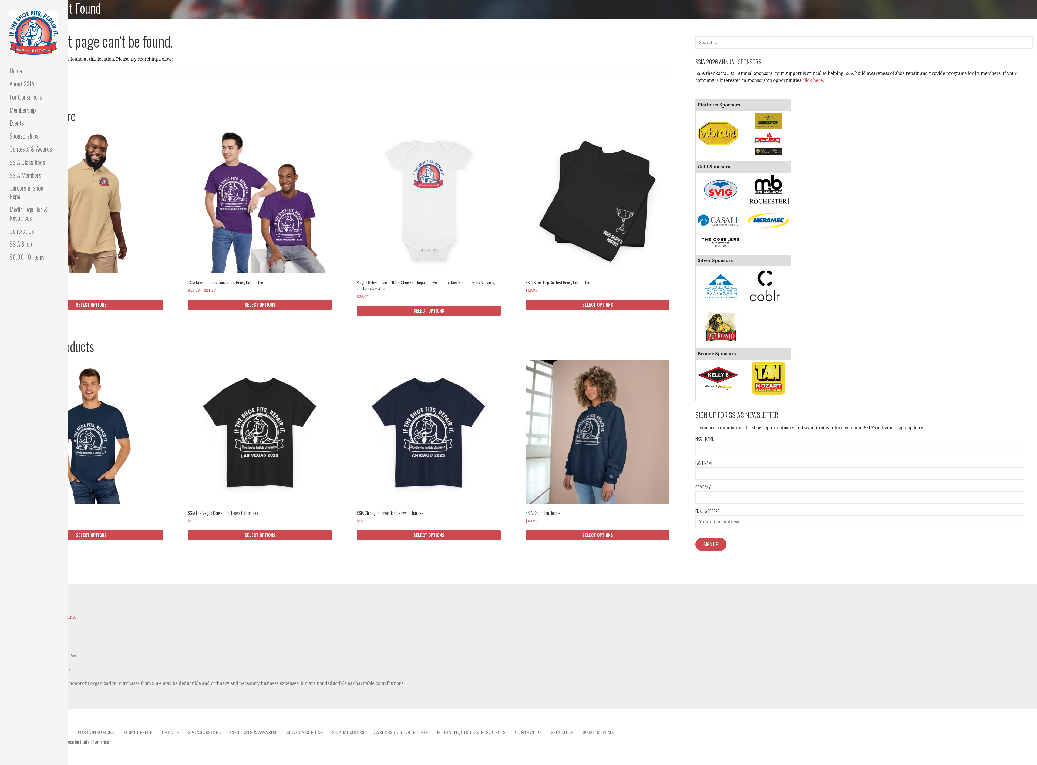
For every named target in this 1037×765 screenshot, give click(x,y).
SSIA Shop (20, 244)
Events (16, 123)
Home (15, 70)
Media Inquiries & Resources (28, 213)
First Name (704, 438)
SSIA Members (25, 175)
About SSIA (21, 83)
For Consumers (25, 97)
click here (812, 80)
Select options (91, 304)
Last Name (704, 463)
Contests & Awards (30, 148)
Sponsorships (24, 135)
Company (703, 487)
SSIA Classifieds (27, 162)
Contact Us (21, 231)
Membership (22, 110)
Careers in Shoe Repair (26, 192)
